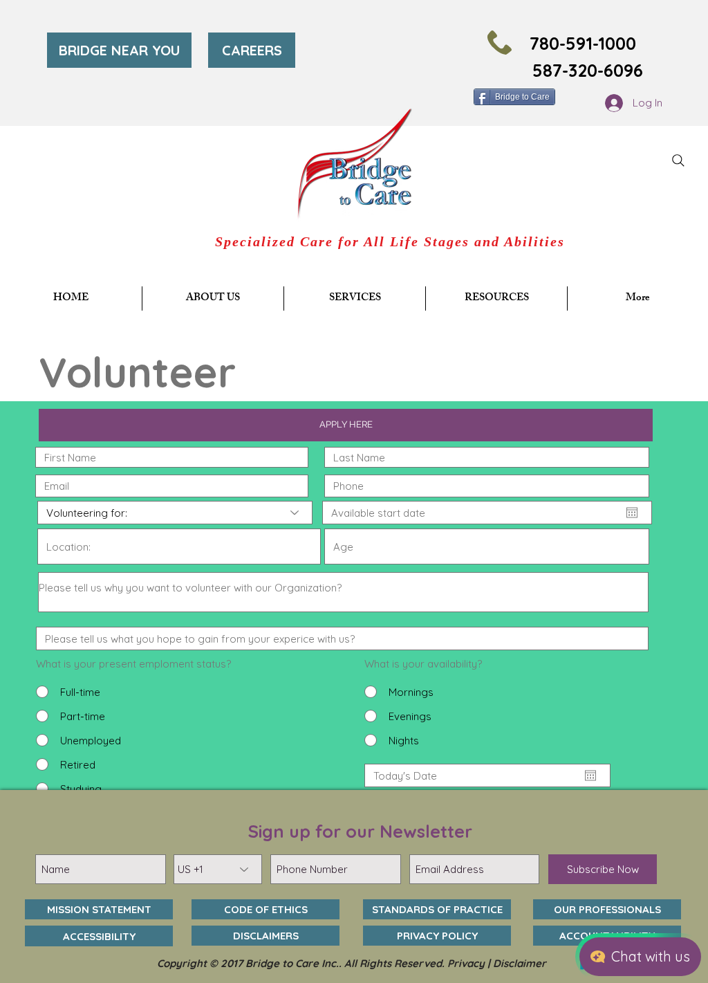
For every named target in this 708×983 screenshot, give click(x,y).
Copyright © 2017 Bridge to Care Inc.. (250, 963)
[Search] (678, 160)
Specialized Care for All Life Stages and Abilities (390, 241)
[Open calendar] (631, 512)
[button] (354, 298)
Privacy (466, 963)
